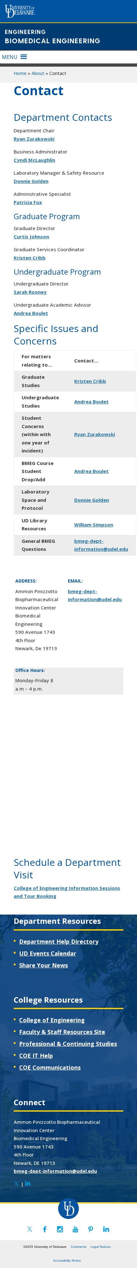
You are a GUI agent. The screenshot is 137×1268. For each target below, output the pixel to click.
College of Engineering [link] (52, 1020)
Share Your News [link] (43, 965)
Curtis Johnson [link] (31, 236)
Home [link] (20, 73)
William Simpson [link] (93, 524)
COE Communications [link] (50, 1067)
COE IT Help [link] (36, 1055)
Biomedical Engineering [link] (52, 40)
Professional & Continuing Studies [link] (68, 1044)
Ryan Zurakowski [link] (34, 139)
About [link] (38, 73)
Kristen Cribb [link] (30, 257)
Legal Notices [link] (100, 1246)
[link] (16, 1184)
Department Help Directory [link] (58, 941)
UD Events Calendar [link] (47, 953)
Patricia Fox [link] (28, 202)
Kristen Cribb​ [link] (90, 381)
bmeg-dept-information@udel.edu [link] (55, 1171)
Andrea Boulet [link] (31, 313)
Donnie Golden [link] (31, 181)
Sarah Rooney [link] (30, 292)
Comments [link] (78, 1246)
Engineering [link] (25, 31)
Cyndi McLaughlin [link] (34, 160)
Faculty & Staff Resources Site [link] (62, 1032)
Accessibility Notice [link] (67, 1260)
